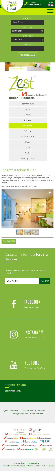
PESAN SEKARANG (27, 55)
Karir (50, 411)
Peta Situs (41, 411)
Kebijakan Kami (28, 411)
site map (17, 463)
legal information (29, 463)
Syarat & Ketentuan (10, 411)
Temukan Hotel (17, 69)
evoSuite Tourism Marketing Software (18, 466)
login (39, 463)
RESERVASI (34, 4)
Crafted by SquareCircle (45, 466)
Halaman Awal (27, 103)
